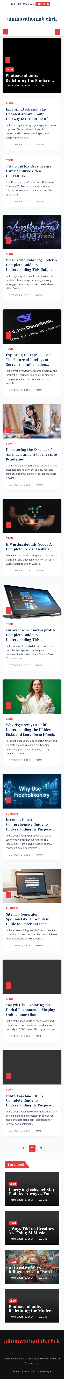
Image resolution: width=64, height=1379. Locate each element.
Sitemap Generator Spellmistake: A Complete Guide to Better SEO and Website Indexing (27, 921)
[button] (52, 32)
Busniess (12, 813)
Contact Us (28, 1371)
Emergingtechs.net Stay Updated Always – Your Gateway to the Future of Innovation (27, 116)
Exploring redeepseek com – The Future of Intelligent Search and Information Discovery (30, 361)
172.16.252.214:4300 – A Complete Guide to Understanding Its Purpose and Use (29, 1102)
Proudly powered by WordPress (21, 1358)
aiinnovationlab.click (32, 18)
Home (16, 1371)
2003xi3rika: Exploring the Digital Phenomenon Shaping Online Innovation (30, 1009)
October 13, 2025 (19, 85)
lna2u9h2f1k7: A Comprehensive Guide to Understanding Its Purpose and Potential (29, 826)
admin (40, 85)
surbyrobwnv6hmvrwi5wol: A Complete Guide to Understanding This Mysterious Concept (30, 637)
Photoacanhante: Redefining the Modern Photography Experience (29, 80)
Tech (9, 160)
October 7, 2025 (20, 945)
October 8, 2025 (20, 570)
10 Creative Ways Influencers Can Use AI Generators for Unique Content (30, 1274)
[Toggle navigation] (29, 32)
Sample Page (44, 1371)
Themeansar (32, 1363)
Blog (10, 69)
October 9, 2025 (20, 295)
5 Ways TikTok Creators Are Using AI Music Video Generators (29, 171)
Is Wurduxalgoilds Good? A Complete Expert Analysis (29, 546)
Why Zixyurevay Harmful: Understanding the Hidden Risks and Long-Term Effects (30, 729)
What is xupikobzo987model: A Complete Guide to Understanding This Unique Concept (31, 267)
